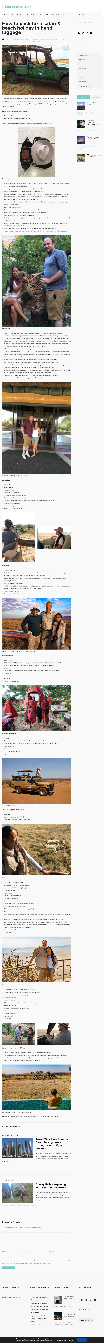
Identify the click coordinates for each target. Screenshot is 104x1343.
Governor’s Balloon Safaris (93, 104)
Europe (79, 130)
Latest (96, 97)
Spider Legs (35, 1316)
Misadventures (84, 73)
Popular (83, 97)
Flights (56, 1306)
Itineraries (31, 15)
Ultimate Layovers (85, 86)
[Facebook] (79, 33)
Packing (66, 39)
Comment (5, 1231)
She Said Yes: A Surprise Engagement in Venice (40, 1318)
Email (28, 1251)
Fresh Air (82, 68)
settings (70, 1341)
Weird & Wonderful (67, 1324)
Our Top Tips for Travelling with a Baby (69, 1298)
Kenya (91, 112)
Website (51, 1251)
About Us (66, 15)
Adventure (54, 39)
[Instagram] (87, 33)
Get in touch (79, 15)
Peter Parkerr (35, 1303)
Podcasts (55, 15)
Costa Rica (25, 1206)
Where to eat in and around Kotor (94, 156)
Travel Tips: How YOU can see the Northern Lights (69, 1314)
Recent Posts (62, 1287)
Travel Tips (43, 15)
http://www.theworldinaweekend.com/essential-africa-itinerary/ (30, 101)
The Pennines (43, 1325)
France (84, 130)
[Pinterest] (91, 33)
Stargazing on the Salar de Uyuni (93, 138)
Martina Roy (35, 1310)
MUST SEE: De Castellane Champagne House (94, 122)
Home (6, 15)
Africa (61, 39)
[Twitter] (83, 33)
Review (81, 77)
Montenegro (94, 159)
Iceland (68, 1322)
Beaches (82, 59)
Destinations (17, 15)
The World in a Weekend (22, 39)
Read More (14, 1167)
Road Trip (82, 82)
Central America (15, 1206)
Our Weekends (92, 130)
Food (81, 64)
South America (86, 146)
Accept (82, 1340)
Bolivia (79, 146)
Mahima (34, 1325)
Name (4, 1251)
